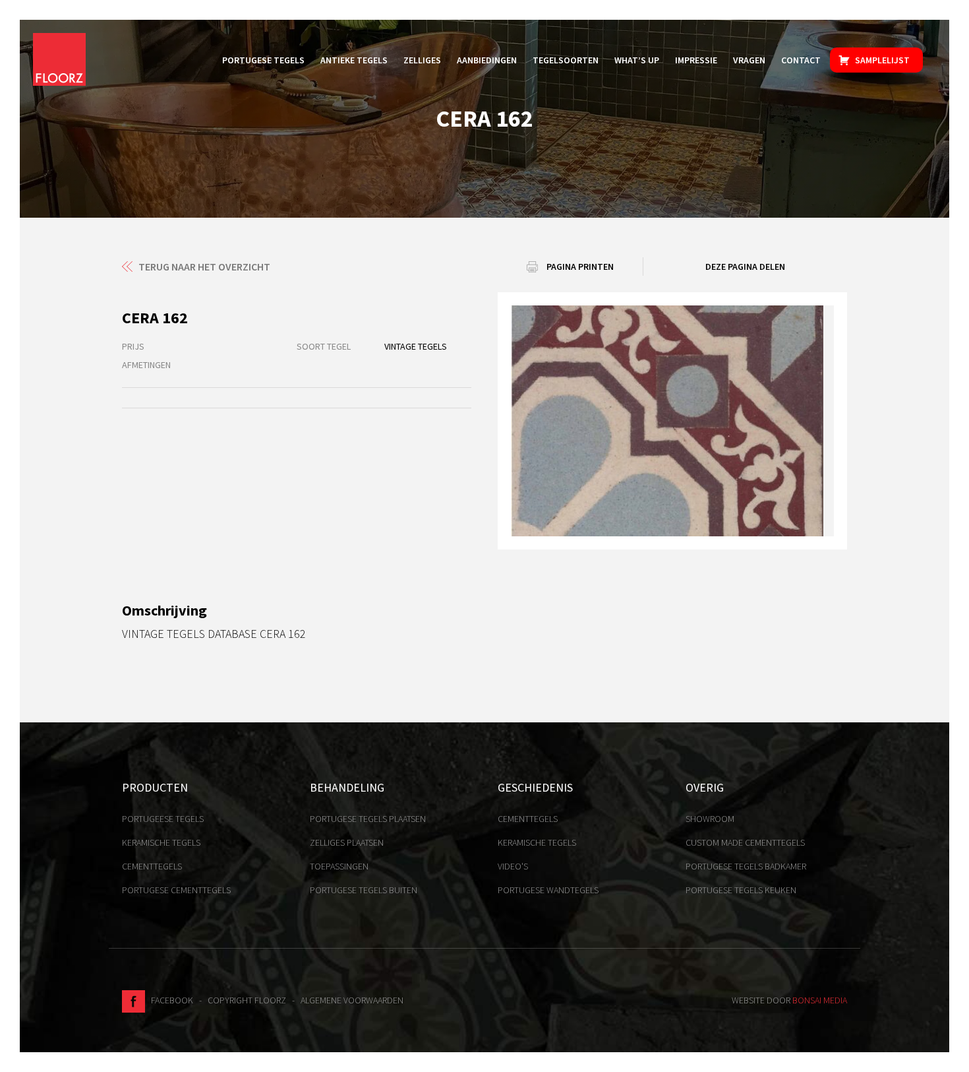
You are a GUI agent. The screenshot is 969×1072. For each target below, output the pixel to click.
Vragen (749, 60)
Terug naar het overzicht (204, 266)
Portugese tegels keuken (741, 890)
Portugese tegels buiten (363, 890)
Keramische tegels (161, 842)
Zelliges (422, 60)
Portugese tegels (263, 60)
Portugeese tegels (163, 819)
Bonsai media (819, 1000)
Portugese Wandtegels (548, 890)
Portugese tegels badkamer (746, 866)
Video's (513, 866)
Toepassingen (339, 866)
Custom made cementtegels (745, 842)
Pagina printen (580, 266)
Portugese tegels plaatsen (368, 819)
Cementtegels (152, 866)
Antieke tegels (354, 60)
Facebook (169, 1000)
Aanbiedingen (487, 60)
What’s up (636, 60)
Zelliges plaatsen (347, 842)
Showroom (710, 819)
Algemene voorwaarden (352, 1000)
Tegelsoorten (566, 60)
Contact (801, 60)
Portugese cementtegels (176, 890)
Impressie (696, 60)
